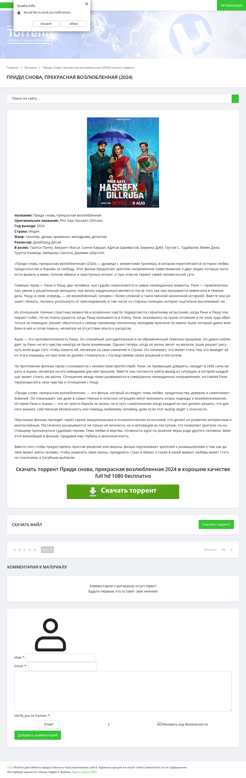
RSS (94, 772)
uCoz (10, 767)
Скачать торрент (216, 524)
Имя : (19, 657)
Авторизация (231, 5)
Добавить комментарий (37, 735)
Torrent (28, 34)
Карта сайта (80, 772)
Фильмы (210, 549)
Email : (20, 666)
